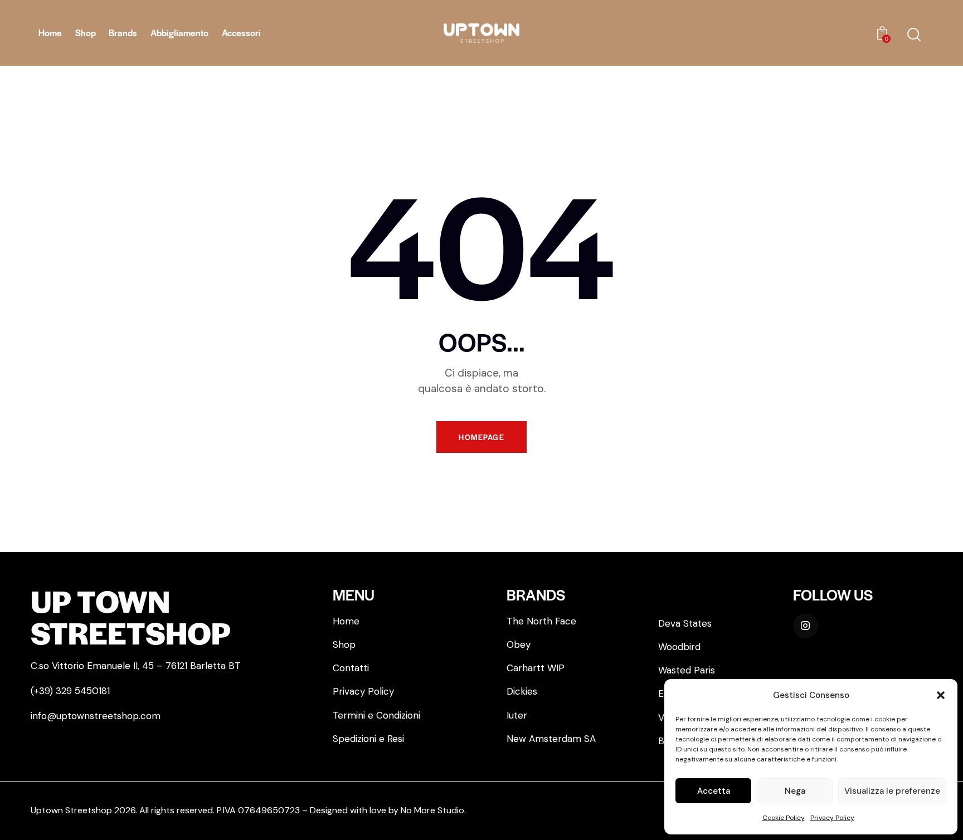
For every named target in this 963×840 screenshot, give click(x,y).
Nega (795, 791)
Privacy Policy (832, 817)
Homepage (481, 437)
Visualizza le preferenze (892, 791)
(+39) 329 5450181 (70, 691)
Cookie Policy (783, 817)
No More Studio (432, 810)
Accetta (713, 791)
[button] (940, 695)
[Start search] (914, 35)
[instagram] (805, 625)
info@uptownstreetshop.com (95, 716)
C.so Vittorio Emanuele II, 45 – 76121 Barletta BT (136, 666)
